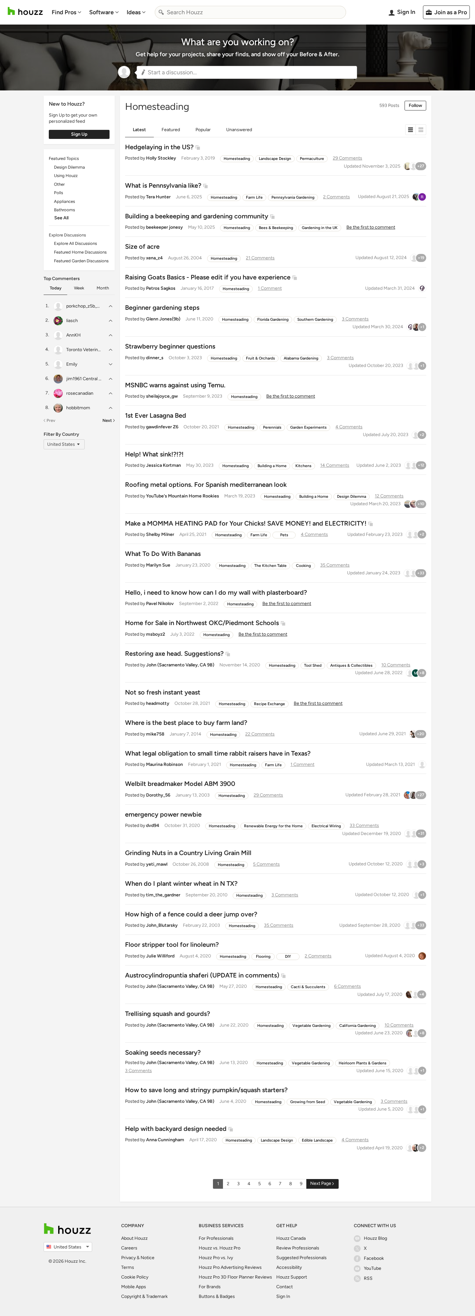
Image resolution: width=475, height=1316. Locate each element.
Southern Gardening (315, 319)
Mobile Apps (133, 1287)
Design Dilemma (69, 167)
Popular (203, 129)
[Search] (161, 12)
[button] (247, 72)
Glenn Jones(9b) (163, 319)
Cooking (303, 565)
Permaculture (312, 158)
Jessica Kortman (163, 465)
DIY (288, 956)
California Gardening (357, 1025)
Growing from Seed (307, 1102)
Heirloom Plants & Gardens (362, 1063)
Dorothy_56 (158, 795)
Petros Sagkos (160, 288)
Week (79, 288)
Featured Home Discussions (80, 252)
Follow (415, 105)
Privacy (128, 1257)
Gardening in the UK (320, 227)
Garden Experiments (308, 427)
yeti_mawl (156, 864)
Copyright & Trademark (144, 1296)
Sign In (283, 1296)
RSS (368, 1278)
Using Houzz (66, 175)
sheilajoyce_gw (162, 396)
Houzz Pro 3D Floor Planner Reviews (235, 1277)
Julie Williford (160, 956)
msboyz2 (155, 634)
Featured (171, 129)
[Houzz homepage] (25, 11)
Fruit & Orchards (260, 358)
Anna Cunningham (165, 1140)
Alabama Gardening (301, 358)
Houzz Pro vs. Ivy (216, 1257)
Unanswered (239, 129)
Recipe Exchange (269, 704)
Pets (284, 535)
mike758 (155, 734)
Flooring (263, 956)
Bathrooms (64, 209)
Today (55, 288)
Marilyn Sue (158, 565)
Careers (129, 1248)
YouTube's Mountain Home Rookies (182, 496)
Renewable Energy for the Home (273, 826)
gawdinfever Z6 (162, 427)
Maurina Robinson (164, 764)
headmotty (157, 703)
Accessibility (289, 1267)
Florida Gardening (273, 319)
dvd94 (152, 825)
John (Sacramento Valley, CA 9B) (180, 665)
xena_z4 (154, 258)
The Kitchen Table (270, 565)
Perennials (272, 427)
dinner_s (155, 357)
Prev (51, 420)
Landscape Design (275, 158)
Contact (284, 1287)
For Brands (210, 1287)
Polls (58, 192)
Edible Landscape (317, 1140)
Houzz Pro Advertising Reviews (230, 1267)
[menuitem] (66, 12)
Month (103, 288)
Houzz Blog (375, 1238)
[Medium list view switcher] (421, 129)
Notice (147, 1257)
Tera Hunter (158, 197)
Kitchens (303, 466)
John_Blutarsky (162, 925)
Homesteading (237, 158)
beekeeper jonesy (164, 227)
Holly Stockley (161, 158)
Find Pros (64, 12)
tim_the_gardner (163, 895)
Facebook (374, 1258)
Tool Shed (313, 665)
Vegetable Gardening (311, 1025)
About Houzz (134, 1238)
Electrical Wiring (326, 826)
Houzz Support (291, 1277)
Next (107, 420)
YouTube (372, 1268)
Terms (127, 1267)
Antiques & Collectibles (351, 665)
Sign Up (79, 134)
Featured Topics (64, 158)
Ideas (134, 12)
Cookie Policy (134, 1277)
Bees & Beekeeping (276, 227)
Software (101, 12)
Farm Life (254, 197)
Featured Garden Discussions (81, 260)
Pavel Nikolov (160, 603)
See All (61, 218)
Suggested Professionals (301, 1257)
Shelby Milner (160, 534)
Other (59, 184)
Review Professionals (297, 1248)
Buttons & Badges (217, 1296)
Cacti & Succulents (308, 987)
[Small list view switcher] (410, 129)
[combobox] (250, 12)
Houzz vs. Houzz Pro (219, 1248)
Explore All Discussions (75, 243)
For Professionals (216, 1238)
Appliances (64, 201)
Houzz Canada (291, 1238)
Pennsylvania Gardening (292, 197)
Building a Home (272, 466)
